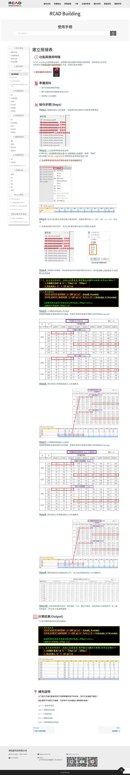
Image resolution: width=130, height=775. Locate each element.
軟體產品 (57, 4)
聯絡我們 (107, 4)
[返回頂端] (121, 769)
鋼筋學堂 (117, 4)
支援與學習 (86, 4)
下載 (76, 4)
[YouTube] (92, 761)
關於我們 (97, 4)
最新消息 (47, 4)
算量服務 (67, 4)
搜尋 (113, 34)
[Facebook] (72, 761)
